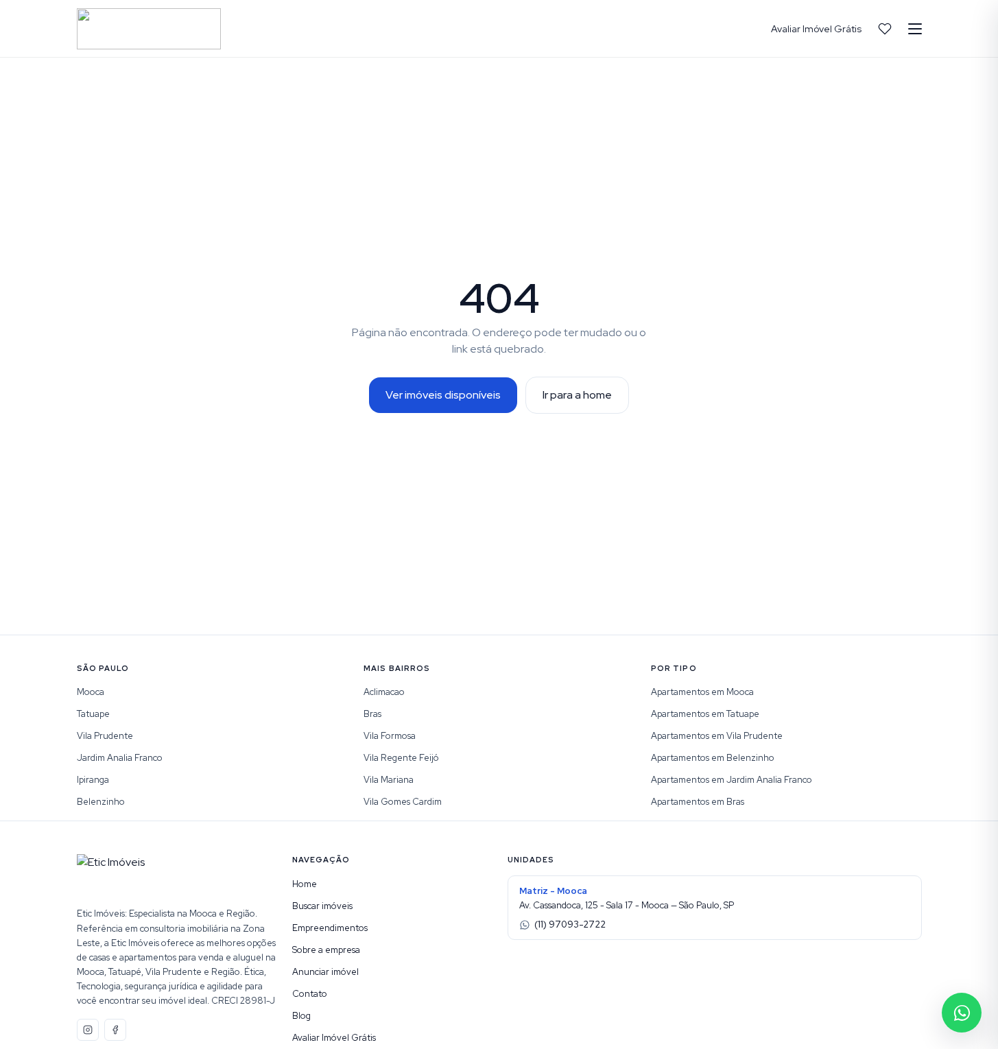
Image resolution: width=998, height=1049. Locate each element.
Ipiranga (93, 780)
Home (304, 884)
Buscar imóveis (322, 906)
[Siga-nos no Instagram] (88, 1030)
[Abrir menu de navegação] (915, 28)
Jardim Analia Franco (120, 758)
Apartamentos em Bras (697, 802)
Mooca (90, 692)
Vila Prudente (105, 736)
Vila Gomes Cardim (403, 802)
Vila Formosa (390, 736)
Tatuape (93, 714)
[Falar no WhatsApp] (962, 1013)
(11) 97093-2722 (570, 924)
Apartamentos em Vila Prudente (717, 736)
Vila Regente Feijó (401, 758)
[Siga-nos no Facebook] (115, 1030)
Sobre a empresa (326, 950)
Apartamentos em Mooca (702, 692)
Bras (372, 714)
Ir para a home (577, 395)
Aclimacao (384, 692)
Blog (301, 1016)
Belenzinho (101, 802)
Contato (309, 994)
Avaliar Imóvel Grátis (816, 29)
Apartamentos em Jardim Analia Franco (731, 780)
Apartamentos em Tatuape (705, 714)
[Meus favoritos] (884, 28)
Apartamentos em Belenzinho (712, 758)
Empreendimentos (330, 928)
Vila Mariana (389, 780)
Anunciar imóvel (325, 972)
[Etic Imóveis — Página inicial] (149, 28)
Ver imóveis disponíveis (443, 395)
